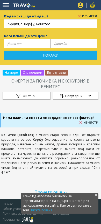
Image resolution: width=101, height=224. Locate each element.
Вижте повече (41, 210)
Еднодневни (56, 72)
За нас (8, 204)
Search (68, 5)
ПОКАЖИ (51, 55)
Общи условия (14, 209)
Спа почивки (32, 72)
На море (11, 72)
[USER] (80, 5)
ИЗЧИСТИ (89, 16)
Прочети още (48, 192)
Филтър (29, 96)
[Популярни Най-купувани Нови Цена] (76, 97)
